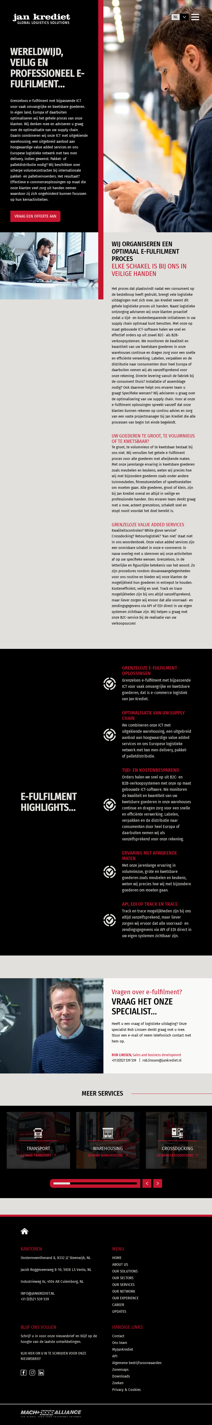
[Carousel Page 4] (111, 1183)
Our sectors (122, 1278)
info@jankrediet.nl (38, 1293)
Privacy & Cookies (126, 1389)
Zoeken (118, 1383)
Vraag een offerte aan (35, 216)
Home (117, 1257)
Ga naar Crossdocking (175, 1155)
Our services (123, 1284)
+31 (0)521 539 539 (124, 1060)
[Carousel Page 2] (78, 1183)
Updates (119, 1311)
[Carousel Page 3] (95, 1183)
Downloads (121, 1376)
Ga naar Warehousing (106, 1155)
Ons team (119, 1342)
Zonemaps (120, 1369)
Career (118, 1304)
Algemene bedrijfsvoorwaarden (137, 1362)
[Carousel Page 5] (128, 1183)
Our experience (125, 1298)
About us (120, 1264)
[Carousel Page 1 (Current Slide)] (62, 1183)
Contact (118, 1336)
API (114, 1356)
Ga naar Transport (36, 1155)
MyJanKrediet (122, 1349)
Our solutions (125, 1271)
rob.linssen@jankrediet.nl (161, 1060)
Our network (123, 1291)
